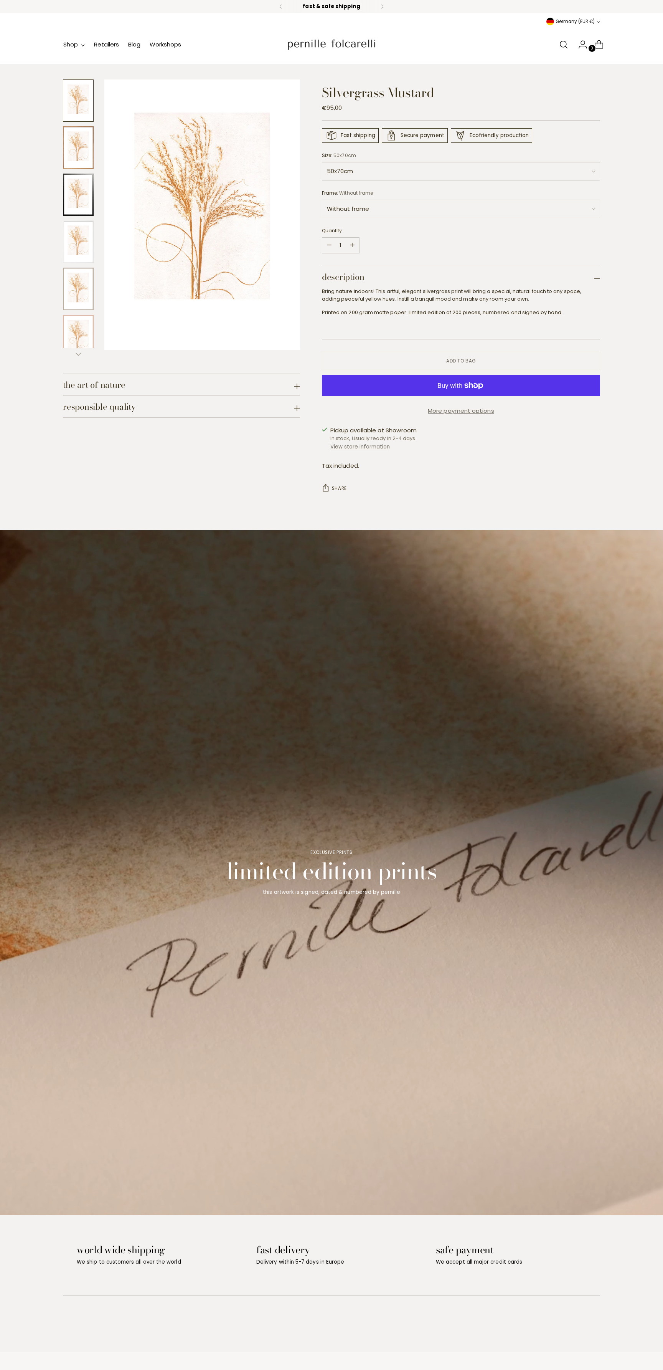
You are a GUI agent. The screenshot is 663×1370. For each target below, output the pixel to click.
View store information (360, 446)
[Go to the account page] (579, 44)
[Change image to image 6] (78, 336)
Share (339, 488)
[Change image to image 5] (78, 289)
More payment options (461, 411)
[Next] (382, 6)
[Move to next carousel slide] (593, 1325)
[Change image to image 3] (78, 195)
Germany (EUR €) (575, 21)
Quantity (332, 230)
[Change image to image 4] (78, 241)
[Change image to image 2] (78, 147)
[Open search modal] (563, 44)
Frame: (347, 193)
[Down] (78, 354)
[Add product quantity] (329, 245)
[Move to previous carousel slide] (575, 1325)
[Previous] (280, 6)
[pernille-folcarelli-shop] (331, 45)
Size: (339, 155)
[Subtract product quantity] (352, 245)
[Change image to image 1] (78, 100)
